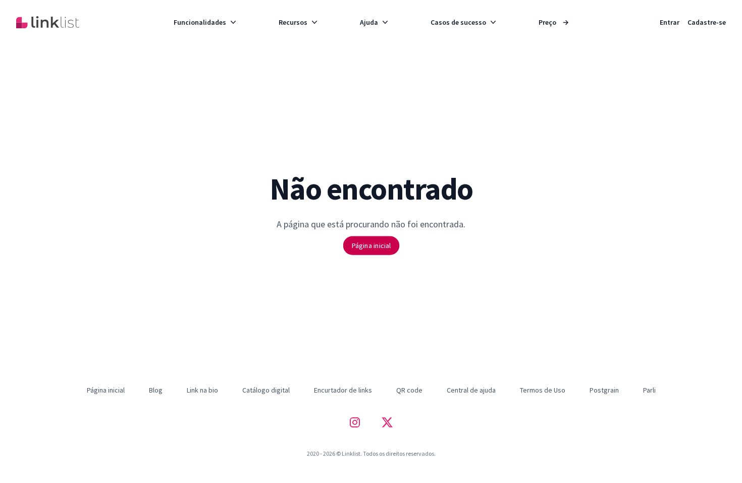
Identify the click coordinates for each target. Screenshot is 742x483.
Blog (156, 390)
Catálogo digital (266, 390)
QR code (409, 390)
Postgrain (604, 390)
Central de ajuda (471, 390)
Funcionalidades (200, 22)
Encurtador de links (343, 390)
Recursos (293, 22)
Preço (554, 22)
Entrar (669, 22)
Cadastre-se (706, 22)
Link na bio (202, 390)
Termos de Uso (542, 390)
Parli (649, 390)
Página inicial (370, 245)
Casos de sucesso (458, 22)
